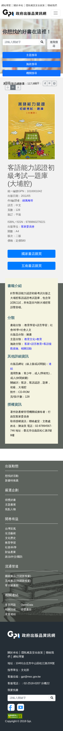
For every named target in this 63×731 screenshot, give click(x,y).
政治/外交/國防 (14, 556)
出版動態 (11, 466)
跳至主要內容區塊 (9, 1)
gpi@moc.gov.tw (31, 676)
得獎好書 (10, 499)
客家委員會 (27, 226)
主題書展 (10, 504)
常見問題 (10, 604)
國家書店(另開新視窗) (18, 576)
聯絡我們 (52, 5)
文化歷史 (10, 538)
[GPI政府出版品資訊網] (25, 13)
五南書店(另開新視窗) (18, 580)
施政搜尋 (31, 64)
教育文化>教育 (33, 339)
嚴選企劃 (11, 490)
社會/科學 (10, 547)
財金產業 (10, 552)
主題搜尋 (31, 55)
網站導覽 (6, 5)
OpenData (27, 604)
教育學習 (10, 542)
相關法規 (10, 609)
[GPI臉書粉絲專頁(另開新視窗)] (12, 707)
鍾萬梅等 (27, 200)
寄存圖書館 (11, 585)
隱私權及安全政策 (35, 5)
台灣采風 (10, 528)
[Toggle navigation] (55, 13)
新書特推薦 (11, 480)
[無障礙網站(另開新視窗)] (15, 715)
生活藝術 (10, 533)
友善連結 (10, 614)
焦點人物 (10, 509)
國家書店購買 (32, 254)
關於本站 (18, 5)
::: (9, 628)
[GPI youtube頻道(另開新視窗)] (21, 707)
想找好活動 (11, 475)
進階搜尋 (54, 44)
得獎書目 (26, 609)
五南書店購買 (32, 266)
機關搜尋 (31, 73)
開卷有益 (11, 519)
